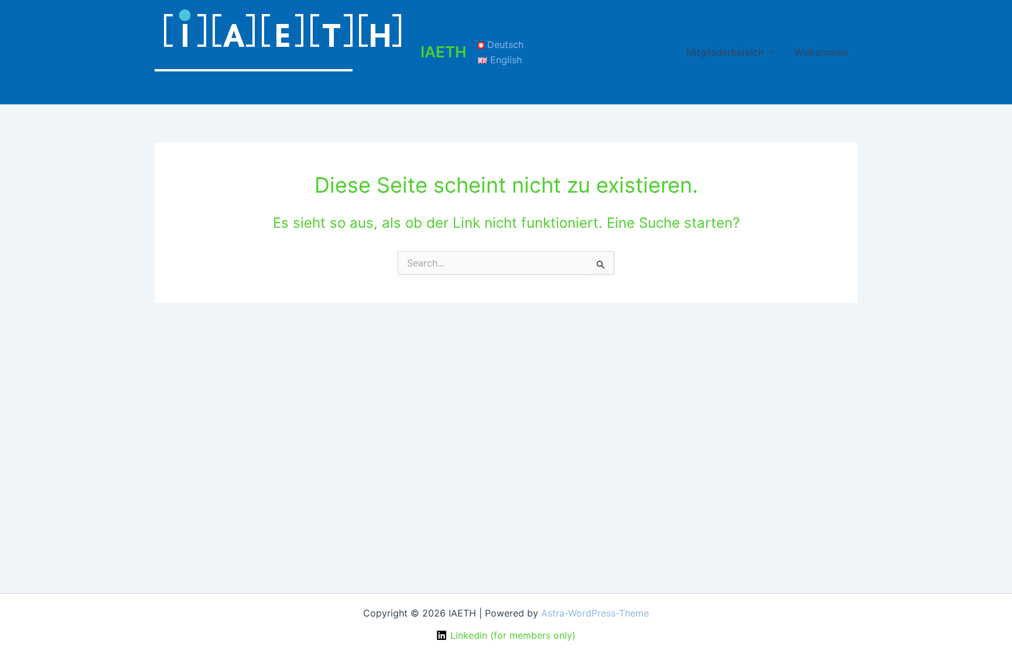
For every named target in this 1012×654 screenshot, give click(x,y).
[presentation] (769, 52)
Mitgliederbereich (725, 52)
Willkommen (821, 52)
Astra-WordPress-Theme (595, 613)
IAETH (443, 52)
